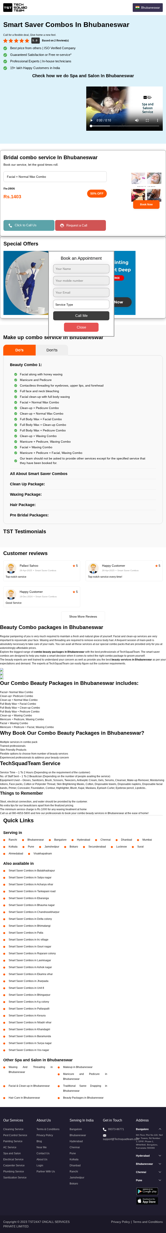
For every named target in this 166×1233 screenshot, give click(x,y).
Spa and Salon (12, 1153)
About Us (42, 1159)
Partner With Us (46, 1171)
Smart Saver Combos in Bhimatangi (30, 925)
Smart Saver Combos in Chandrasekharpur (34, 912)
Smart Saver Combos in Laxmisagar (30, 960)
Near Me (42, 1147)
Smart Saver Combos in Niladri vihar (30, 1022)
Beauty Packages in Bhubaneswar (83, 1097)
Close (81, 327)
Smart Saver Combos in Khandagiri (29, 1029)
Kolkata (13, 846)
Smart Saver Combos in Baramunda (30, 1036)
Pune (31, 846)
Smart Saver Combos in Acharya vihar (31, 884)
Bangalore (60, 839)
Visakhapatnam (43, 853)
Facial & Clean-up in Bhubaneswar (29, 1085)
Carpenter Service (14, 1165)
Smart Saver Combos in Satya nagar (30, 877)
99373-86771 (116, 1129)
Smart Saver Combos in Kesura (27, 1015)
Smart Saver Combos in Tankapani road (32, 891)
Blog (39, 1141)
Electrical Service (13, 1159)
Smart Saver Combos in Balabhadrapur (32, 870)
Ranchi (13, 839)
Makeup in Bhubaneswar (78, 1067)
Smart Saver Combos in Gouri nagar (30, 946)
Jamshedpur (52, 846)
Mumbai (147, 839)
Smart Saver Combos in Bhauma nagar (32, 905)
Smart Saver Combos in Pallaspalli (29, 1008)
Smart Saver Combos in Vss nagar (29, 1050)
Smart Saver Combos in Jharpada (28, 981)
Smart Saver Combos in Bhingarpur (29, 994)
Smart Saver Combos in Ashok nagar (30, 967)
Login (40, 1165)
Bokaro (74, 846)
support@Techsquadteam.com (121, 1139)
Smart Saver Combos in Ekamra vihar (31, 974)
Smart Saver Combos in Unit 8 (26, 987)
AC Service (9, 1147)
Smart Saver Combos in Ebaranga (29, 898)
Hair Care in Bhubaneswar (24, 1097)
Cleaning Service (13, 1129)
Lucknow (121, 846)
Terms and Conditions (148, 1222)
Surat (140, 846)
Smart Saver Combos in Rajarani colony (32, 953)
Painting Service (12, 1141)
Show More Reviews (83, 616)
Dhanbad (126, 839)
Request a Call (76, 225)
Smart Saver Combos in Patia (26, 932)
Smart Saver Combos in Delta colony (30, 918)
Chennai (106, 839)
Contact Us (43, 1153)
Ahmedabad (16, 853)
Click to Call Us (26, 225)
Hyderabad (83, 839)
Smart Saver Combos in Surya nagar (30, 1043)
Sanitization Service (15, 1177)
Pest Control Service (15, 1135)
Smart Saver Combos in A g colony (29, 1001)
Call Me (81, 316)
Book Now (146, 204)
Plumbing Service (13, 1171)
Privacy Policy (45, 1135)
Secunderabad (97, 846)
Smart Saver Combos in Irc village (28, 939)
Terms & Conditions (48, 1129)
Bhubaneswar (35, 839)
